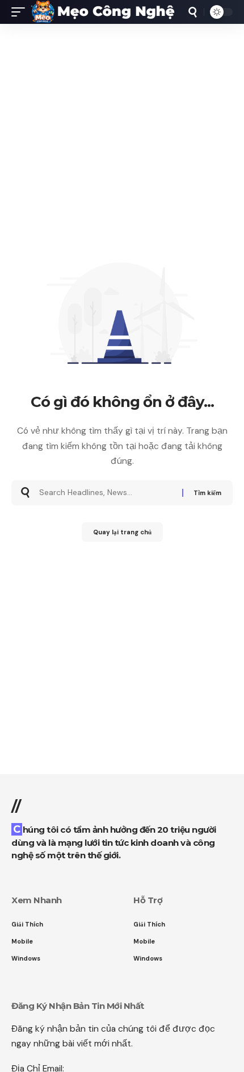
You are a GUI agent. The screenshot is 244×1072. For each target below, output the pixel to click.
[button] (21, 12)
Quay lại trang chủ (122, 532)
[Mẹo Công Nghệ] (103, 12)
